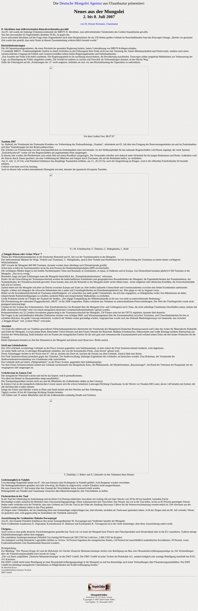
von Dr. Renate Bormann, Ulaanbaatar (99, 24)
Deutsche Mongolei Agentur (81, 3)
